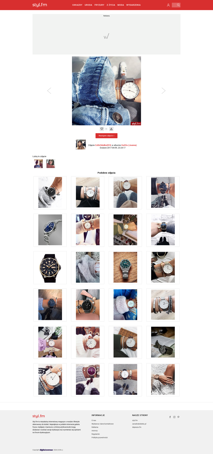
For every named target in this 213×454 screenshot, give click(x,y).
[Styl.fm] (42, 5)
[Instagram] (174, 417)
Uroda (88, 5)
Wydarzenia (133, 5)
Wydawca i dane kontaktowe (103, 424)
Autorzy (95, 431)
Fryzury (99, 5)
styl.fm (135, 420)
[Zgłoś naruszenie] (111, 129)
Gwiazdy (77, 5)
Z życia (111, 5)
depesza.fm (136, 427)
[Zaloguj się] (168, 5)
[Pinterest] (179, 417)
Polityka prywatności (100, 437)
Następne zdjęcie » (106, 136)
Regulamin (96, 434)
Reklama (95, 427)
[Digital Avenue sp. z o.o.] (46, 450)
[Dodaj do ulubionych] (102, 129)
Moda (120, 5)
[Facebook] (170, 417)
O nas (94, 420)
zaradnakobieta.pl (139, 424)
